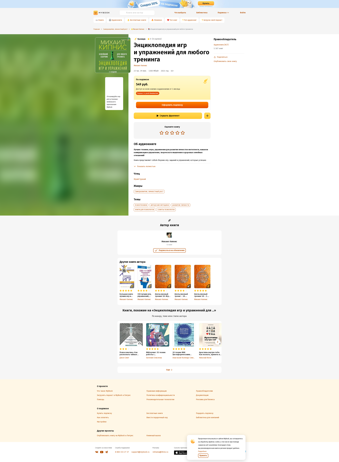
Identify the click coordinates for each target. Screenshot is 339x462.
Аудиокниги (117, 20)
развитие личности (180, 205)
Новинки (158, 20)
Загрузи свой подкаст (212, 20)
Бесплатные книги (138, 20)
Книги (101, 20)
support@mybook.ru (140, 452)
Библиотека (201, 13)
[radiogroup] (172, 133)
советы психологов (166, 209)
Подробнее (202, 451)
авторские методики (160, 205)
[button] (217, 342)
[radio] (161, 133)
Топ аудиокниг (190, 20)
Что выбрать (180, 13)
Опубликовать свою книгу (225, 61)
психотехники (141, 205)
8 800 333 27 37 (122, 452)
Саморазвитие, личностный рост (149, 191)
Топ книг (173, 20)
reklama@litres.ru (160, 452)
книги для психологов (144, 209)
